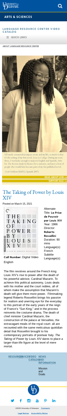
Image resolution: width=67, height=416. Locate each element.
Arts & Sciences (18, 16)
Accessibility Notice (39, 413)
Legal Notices (23, 413)
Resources (15, 356)
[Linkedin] (54, 400)
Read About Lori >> (56, 177)
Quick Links (19, 37)
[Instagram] (29, 400)
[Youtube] (37, 400)
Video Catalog (34, 358)
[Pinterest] (45, 400)
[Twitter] (12, 400)
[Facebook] (21, 400)
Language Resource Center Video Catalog (31, 30)
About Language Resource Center (21, 46)
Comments (45, 408)
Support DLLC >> (58, 181)
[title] (60, 5)
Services (24, 356)
